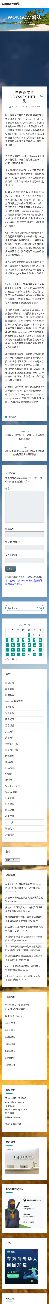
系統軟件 (9, 709)
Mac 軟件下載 (11, 745)
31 (40, 656)
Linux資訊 (10, 770)
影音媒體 (9, 727)
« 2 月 (7, 661)
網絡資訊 (12, 419)
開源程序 (9, 812)
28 (24, 656)
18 (7, 652)
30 (35, 656)
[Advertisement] (24, 60)
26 (13, 656)
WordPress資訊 (12, 788)
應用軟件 (9, 739)
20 (18, 652)
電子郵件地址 (12, 544)
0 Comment (34, 106)
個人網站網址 (11, 557)
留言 (8, 490)
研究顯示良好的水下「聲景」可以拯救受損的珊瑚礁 (24, 437)
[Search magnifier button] (41, 610)
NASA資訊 (10, 782)
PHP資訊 (9, 800)
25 (7, 656)
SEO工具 (9, 824)
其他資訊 (9, 836)
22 (29, 652)
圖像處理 (9, 721)
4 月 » (14, 661)
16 (35, 647)
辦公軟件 (9, 715)
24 (40, 652)
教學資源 (9, 806)
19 (13, 652)
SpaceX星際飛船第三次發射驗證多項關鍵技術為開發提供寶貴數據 (24, 453)
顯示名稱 (10, 531)
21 (24, 652)
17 (40, 647)
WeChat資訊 (11, 794)
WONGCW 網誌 (11, 4)
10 (40, 642)
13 (18, 647)
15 (29, 647)
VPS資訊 (9, 776)
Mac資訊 (9, 764)
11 (7, 647)
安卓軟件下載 (11, 751)
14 (24, 647)
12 (13, 647)
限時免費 (9, 697)
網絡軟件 (9, 733)
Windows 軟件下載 (14, 703)
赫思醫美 (9, 691)
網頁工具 (9, 818)
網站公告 (9, 685)
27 (18, 656)
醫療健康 (9, 830)
